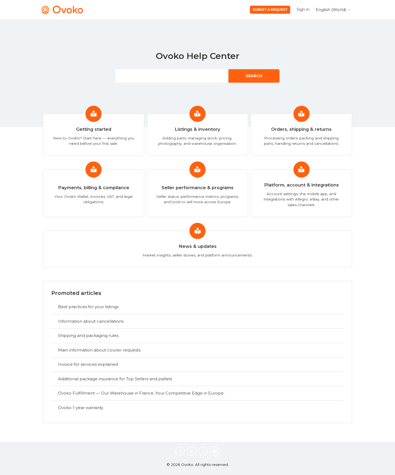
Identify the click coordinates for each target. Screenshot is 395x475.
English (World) (331, 9)
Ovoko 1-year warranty (80, 407)
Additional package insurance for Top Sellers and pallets (115, 378)
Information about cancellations (91, 321)
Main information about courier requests (99, 350)
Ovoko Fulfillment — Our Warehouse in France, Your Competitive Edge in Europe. (141, 393)
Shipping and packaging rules (88, 335)
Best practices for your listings (88, 306)
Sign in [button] (303, 9)
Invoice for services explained (88, 364)
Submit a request (270, 10)
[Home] (62, 12)
